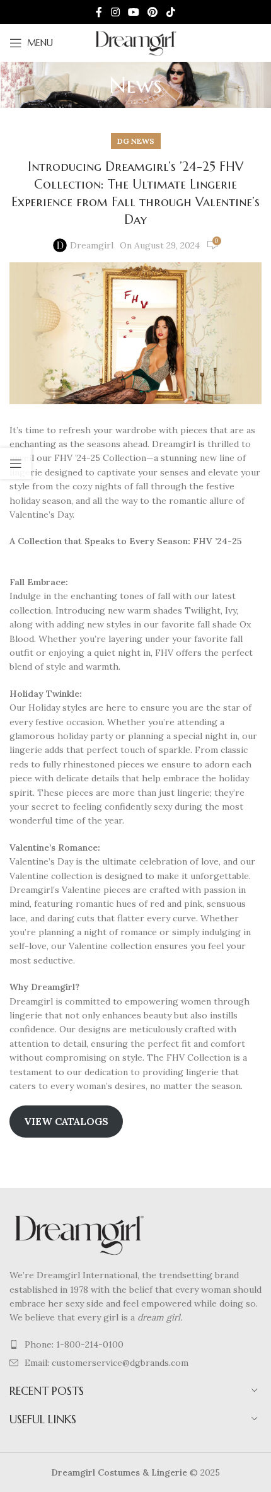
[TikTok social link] (170, 12)
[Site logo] (135, 42)
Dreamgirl (91, 245)
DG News (135, 141)
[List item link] (135, 1344)
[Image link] (78, 1233)
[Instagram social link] (115, 12)
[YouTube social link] (133, 12)
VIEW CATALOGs (66, 1121)
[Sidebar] (16, 463)
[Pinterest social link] (153, 12)
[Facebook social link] (99, 12)
